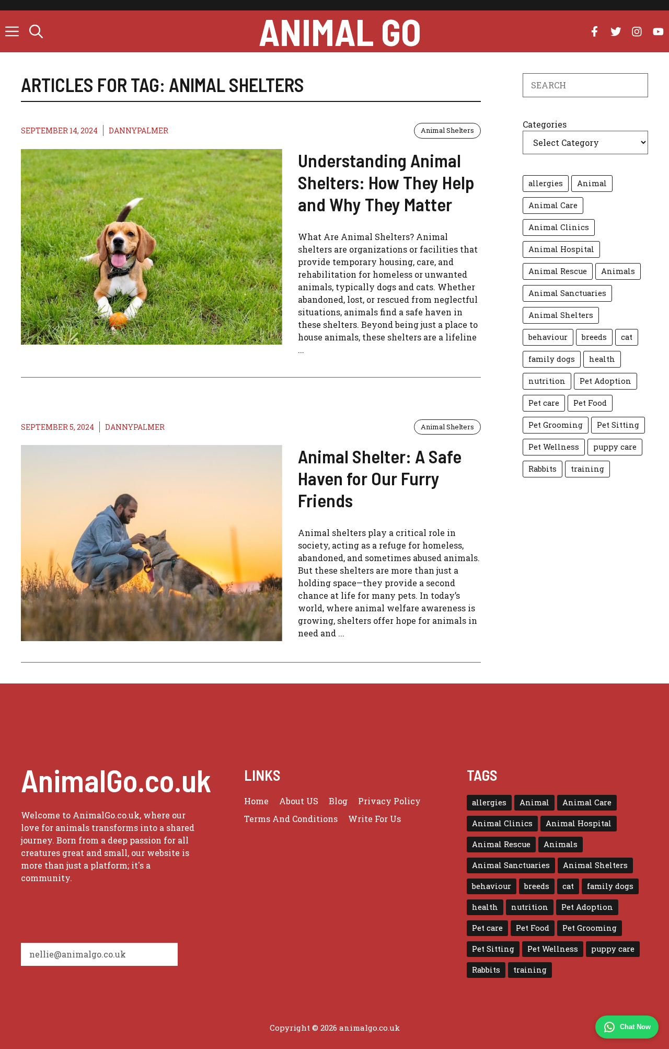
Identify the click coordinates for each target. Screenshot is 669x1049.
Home (256, 800)
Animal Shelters (447, 130)
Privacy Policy (389, 800)
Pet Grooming (555, 425)
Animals (618, 271)
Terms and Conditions (291, 818)
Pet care (543, 403)
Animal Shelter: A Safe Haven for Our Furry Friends (380, 478)
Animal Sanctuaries (567, 293)
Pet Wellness (553, 447)
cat (626, 337)
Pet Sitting (618, 425)
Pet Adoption (605, 381)
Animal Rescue (557, 271)
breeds (594, 337)
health (602, 359)
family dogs (551, 359)
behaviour (548, 337)
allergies (545, 183)
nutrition (547, 381)
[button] (36, 31)
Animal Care (553, 205)
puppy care (615, 447)
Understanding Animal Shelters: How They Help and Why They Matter (386, 182)
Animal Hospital (561, 249)
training (587, 469)
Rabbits (542, 469)
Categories (545, 124)
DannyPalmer (138, 130)
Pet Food (590, 403)
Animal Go (340, 31)
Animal (592, 183)
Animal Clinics (558, 227)
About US (298, 800)
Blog (338, 800)
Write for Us (374, 818)
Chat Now (635, 1027)
